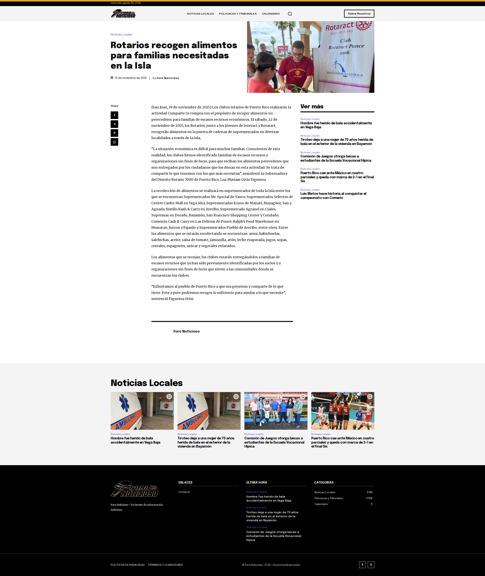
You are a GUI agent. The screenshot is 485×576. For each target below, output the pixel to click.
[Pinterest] (114, 133)
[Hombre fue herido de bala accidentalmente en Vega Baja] (142, 411)
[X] (114, 124)
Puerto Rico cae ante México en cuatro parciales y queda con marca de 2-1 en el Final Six (337, 177)
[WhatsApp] (114, 142)
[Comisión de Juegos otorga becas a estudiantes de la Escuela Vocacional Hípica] (275, 411)
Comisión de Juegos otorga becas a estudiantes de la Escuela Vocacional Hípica (274, 442)
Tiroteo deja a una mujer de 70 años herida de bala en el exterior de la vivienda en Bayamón (206, 442)
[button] (289, 13)
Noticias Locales (121, 34)
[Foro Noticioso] (160, 331)
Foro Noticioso (168, 78)
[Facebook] (114, 115)
